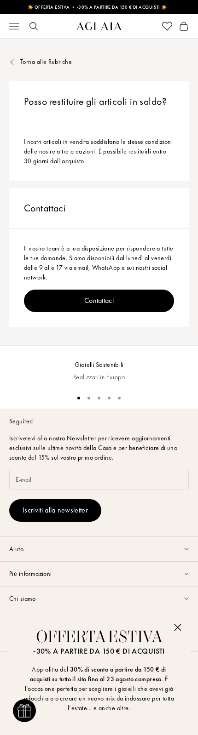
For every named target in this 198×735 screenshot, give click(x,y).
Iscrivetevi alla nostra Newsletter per (58, 438)
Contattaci (99, 300)
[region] (99, 366)
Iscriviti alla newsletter (55, 510)
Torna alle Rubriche (46, 61)
